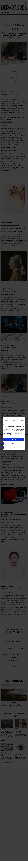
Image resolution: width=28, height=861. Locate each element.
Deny (14, 447)
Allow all (14, 439)
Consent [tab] (6, 420)
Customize (13, 443)
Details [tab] (14, 420)
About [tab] (21, 420)
